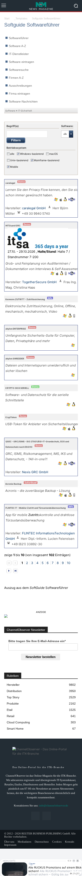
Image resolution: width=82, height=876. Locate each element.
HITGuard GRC (13, 225)
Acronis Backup (13, 484)
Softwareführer (19, 38)
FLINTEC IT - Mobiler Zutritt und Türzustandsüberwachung (35, 508)
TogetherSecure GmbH (39, 282)
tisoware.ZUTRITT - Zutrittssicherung (25, 299)
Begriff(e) (13, 126)
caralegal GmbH (34, 208)
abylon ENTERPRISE (15, 328)
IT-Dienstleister (19, 54)
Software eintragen (21, 61)
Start (6, 18)
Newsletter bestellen (41, 657)
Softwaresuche (19, 69)
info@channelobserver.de (53, 805)
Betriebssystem (16, 147)
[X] (46, 816)
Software (10, 110)
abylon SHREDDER (14, 358)
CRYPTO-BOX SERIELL (17, 388)
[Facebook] (35, 816)
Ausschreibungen (20, 85)
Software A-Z (17, 46)
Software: (67, 126)
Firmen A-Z (16, 77)
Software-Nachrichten (23, 101)
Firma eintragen (19, 93)
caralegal (10, 183)
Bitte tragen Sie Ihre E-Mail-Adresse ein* (37, 641)
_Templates (20, 18)
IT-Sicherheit (25, 110)
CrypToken (11, 417)
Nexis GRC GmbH (35, 472)
